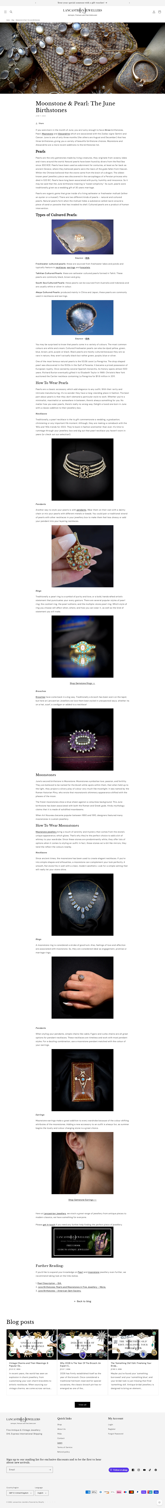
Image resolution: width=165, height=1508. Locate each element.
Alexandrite (64, 133)
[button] (5, 12)
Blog (13, 20)
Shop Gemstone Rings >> (82, 683)
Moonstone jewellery (46, 831)
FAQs (59, 1434)
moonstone (93, 1272)
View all (82, 1404)
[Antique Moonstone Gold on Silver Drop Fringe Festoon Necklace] (82, 905)
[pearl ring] (82, 647)
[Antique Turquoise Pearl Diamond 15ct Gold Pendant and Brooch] (82, 556)
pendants (81, 509)
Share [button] (41, 123)
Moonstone (47, 133)
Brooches (40, 697)
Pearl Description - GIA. (50, 1283)
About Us (61, 1429)
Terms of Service (64, 1447)
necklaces (61, 267)
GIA (87, 258)
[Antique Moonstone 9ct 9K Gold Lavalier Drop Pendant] (82, 1080)
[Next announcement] (129, 3)
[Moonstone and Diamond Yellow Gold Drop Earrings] (82, 1163)
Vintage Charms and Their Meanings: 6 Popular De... (28, 1364)
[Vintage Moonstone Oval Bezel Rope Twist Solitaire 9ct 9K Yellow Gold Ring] (82, 988)
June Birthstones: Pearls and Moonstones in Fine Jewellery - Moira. (72, 1287)
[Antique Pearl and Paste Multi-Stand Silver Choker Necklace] (82, 469)
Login (110, 1424)
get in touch (49, 1224)
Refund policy (63, 1452)
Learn (59, 1443)
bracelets (85, 267)
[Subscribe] (50, 1470)
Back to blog (84, 1301)
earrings (71, 267)
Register (112, 1429)
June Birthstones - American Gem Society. (59, 1290)
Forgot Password (115, 1434)
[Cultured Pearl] (82, 236)
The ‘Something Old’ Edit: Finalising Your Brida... (131, 1364)
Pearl (80, 1272)
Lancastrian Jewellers (55, 1213)
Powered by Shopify (36, 1502)
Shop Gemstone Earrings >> (82, 1199)
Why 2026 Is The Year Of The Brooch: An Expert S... (80, 1364)
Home (8, 20)
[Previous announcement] (35, 3)
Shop (59, 1424)
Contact (61, 1438)
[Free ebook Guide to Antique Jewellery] (82, 1242)
